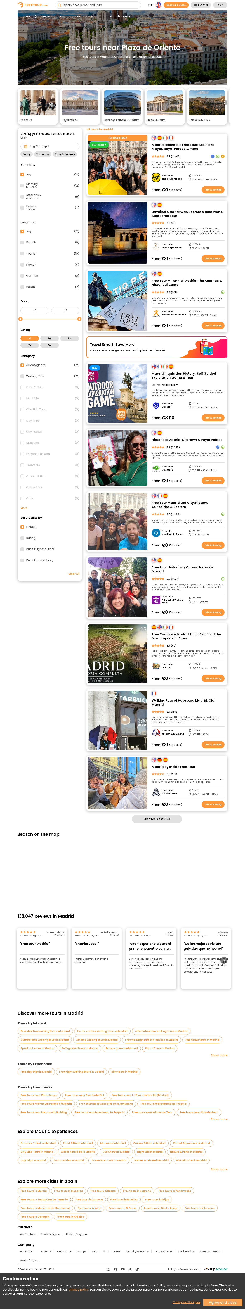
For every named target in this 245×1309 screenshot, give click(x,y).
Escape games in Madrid (122, 1048)
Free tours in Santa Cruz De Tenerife (44, 1199)
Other (52, 498)
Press (117, 1251)
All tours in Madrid (99, 130)
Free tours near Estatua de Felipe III (163, 1104)
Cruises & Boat (52, 476)
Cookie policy (186, 1251)
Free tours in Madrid (87, 16)
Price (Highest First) (40, 549)
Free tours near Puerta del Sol (84, 1095)
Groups (81, 1251)
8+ (69, 338)
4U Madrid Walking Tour (173, 601)
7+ (29, 345)
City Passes (52, 432)
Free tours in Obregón (35, 1216)
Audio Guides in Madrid (68, 1160)
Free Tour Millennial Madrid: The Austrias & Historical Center (187, 283)
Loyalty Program (29, 1260)
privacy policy (78, 1289)
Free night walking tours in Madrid (81, 1071)
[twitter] (130, 1269)
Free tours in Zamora (89, 1199)
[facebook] (116, 1269)
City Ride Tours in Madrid (37, 1152)
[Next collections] (224, 102)
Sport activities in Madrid (37, 1048)
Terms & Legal (163, 1251)
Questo (166, 407)
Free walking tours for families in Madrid (151, 1040)
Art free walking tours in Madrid (97, 1040)
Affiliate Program (76, 1234)
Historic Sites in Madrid (191, 1160)
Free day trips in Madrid (36, 1071)
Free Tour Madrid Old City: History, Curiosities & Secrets (180, 505)
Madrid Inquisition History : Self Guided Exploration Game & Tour (184, 376)
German (52, 276)
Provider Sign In (50, 1234)
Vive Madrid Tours (172, 534)
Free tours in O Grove (122, 1208)
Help (94, 1251)
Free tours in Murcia (34, 1191)
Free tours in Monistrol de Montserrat (45, 1208)
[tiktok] (137, 1269)
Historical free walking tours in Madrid (102, 1031)
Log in (220, 4)
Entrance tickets (52, 454)
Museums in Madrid (113, 1143)
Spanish (52, 253)
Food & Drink (52, 387)
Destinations (27, 1251)
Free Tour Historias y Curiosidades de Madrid (182, 569)
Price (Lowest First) (39, 560)
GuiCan (166, 667)
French (52, 265)
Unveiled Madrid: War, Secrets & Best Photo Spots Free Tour (187, 214)
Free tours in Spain (52, 16)
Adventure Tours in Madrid (108, 1160)
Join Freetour (27, 1234)
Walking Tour (52, 376)
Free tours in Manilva (124, 1199)
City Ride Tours (52, 409)
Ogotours (167, 470)
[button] (38, 106)
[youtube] (123, 1269)
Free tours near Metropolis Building (44, 1112)
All (29, 338)
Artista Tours (169, 793)
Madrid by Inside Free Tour (173, 767)
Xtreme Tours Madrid (174, 314)
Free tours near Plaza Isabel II (199, 1112)
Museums (52, 443)
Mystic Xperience (172, 247)
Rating (30, 538)
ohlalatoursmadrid (173, 734)
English (52, 242)
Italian (52, 287)
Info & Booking (213, 189)
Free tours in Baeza (103, 1191)
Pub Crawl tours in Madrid (202, 1040)
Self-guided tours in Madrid (80, 1048)
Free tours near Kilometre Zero (152, 1112)
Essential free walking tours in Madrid (45, 1031)
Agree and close (223, 1302)
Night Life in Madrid (149, 1152)
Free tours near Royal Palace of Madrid (46, 1104)
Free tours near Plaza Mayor (39, 1095)
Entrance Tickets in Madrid (38, 1143)
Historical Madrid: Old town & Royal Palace (187, 440)
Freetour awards (210, 1251)
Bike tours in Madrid (124, 1071)
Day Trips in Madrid (33, 1160)
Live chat (203, 4)
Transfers (52, 465)
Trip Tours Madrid (172, 179)
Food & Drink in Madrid (78, 1143)
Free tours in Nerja (89, 1208)
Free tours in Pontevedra (175, 1191)
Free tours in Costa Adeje (160, 1208)
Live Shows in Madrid (116, 1152)
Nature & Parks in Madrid (186, 1152)
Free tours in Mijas (157, 1199)
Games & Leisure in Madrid (151, 1160)
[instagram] (108, 1269)
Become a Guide (176, 4)
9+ (49, 338)
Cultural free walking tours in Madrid (45, 1040)
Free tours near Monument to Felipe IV (99, 1112)
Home (26, 16)
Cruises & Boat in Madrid (149, 1143)
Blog (105, 1251)
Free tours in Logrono (137, 1191)
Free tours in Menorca (68, 1191)
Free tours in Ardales (70, 1216)
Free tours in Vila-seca (200, 1208)
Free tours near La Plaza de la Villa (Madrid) (140, 1095)
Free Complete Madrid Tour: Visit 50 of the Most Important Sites (186, 636)
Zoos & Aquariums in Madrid (191, 1143)
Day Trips (52, 420)
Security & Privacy (137, 1251)
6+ (49, 345)
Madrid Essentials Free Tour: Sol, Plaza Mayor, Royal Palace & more (183, 147)
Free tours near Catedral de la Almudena (106, 1104)
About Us (45, 1251)
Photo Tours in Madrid (159, 1048)
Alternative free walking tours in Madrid (161, 1031)
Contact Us (64, 1251)
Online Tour (52, 487)
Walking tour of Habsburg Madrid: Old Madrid (183, 703)
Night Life (52, 398)
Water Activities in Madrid (78, 1152)
